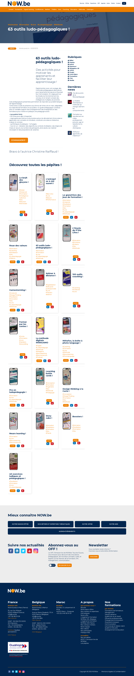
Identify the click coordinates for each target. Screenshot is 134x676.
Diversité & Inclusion (112, 622)
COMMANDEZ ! (18, 140)
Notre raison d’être (20, 524)
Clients (113, 3)
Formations (18, 9)
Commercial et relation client (115, 626)
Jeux (59, 9)
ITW (71, 78)
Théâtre (54, 9)
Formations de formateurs (114, 610)
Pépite (12, 48)
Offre (72, 70)
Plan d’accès (12, 618)
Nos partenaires (86, 630)
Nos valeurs (85, 628)
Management (109, 612)
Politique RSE (85, 632)
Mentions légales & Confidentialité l (113, 671)
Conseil (11, 9)
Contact (118, 3)
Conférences (39, 9)
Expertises (93, 3)
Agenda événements (67, 531)
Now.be (82, 3)
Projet (72, 72)
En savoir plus (65, 565)
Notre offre (87, 524)
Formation (73, 76)
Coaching (66, 9)
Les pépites (85, 643)
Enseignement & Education (114, 630)
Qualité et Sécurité (111, 628)
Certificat (11, 630)
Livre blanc (74, 74)
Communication (110, 624)
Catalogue (90, 9)
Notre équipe (85, 627)
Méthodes (82, 9)
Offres (87, 3)
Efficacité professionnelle (113, 618)
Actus (108, 3)
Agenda (103, 3)
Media (72, 80)
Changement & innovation (114, 620)
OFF (99, 3)
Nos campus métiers (88, 625)
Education (73, 9)
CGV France (12, 635)
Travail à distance (110, 614)
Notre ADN (113, 524)
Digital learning (29, 9)
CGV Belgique (37, 632)
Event (72, 64)
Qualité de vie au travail (113, 616)
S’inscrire (94, 557)
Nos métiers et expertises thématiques (54, 524)
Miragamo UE (74, 68)
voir (22, 212)
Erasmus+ (73, 66)
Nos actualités (86, 637)
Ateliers (47, 9)
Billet (71, 60)
